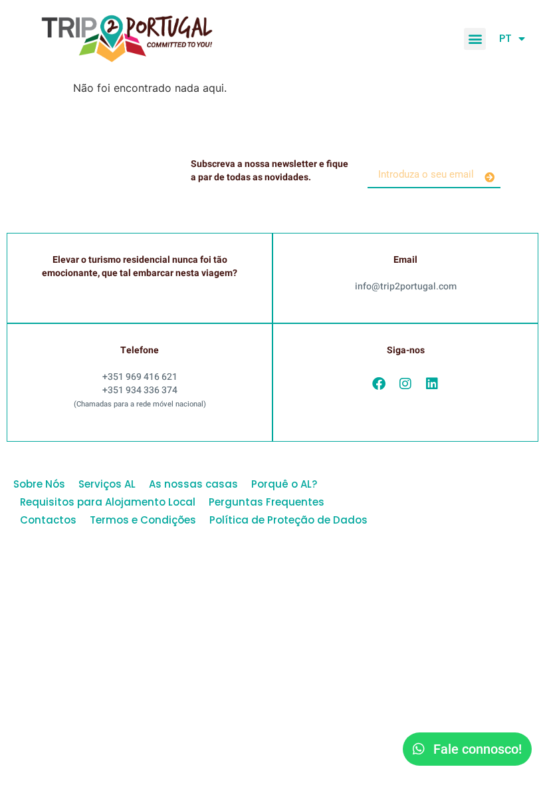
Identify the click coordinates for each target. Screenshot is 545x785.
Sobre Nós (39, 484)
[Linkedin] (432, 384)
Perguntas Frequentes (266, 502)
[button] (475, 39)
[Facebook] (379, 384)
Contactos (48, 520)
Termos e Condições (143, 520)
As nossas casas (193, 484)
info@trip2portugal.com (406, 286)
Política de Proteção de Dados (288, 520)
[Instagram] (405, 384)
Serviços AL (107, 484)
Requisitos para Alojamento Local (107, 502)
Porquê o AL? (284, 484)
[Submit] (489, 177)
